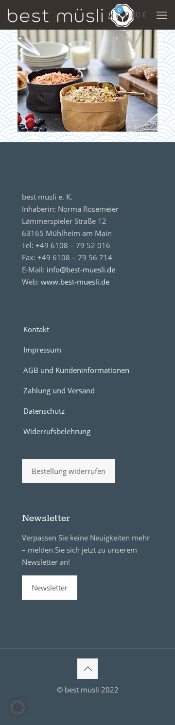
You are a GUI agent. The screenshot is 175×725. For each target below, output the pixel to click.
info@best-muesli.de (81, 269)
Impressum (42, 349)
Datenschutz (44, 411)
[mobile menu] (162, 14)
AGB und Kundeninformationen (76, 370)
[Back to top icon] (87, 668)
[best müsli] (70, 14)
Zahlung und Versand (59, 390)
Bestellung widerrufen (68, 471)
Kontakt (36, 329)
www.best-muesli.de (75, 282)
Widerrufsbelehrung (56, 431)
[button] (17, 707)
